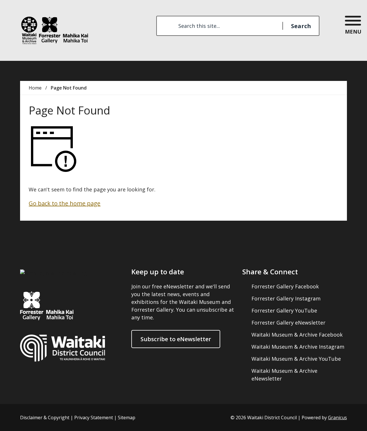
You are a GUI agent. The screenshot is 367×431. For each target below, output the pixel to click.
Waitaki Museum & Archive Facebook (297, 334)
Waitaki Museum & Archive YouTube (296, 358)
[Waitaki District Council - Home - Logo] (54, 31)
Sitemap (126, 417)
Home (35, 88)
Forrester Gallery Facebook (285, 286)
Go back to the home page (64, 203)
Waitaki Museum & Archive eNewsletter (284, 374)
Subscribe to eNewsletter (175, 339)
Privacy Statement (93, 417)
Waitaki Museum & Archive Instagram (297, 346)
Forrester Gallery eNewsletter (288, 322)
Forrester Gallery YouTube (284, 310)
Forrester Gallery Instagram (286, 298)
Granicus (337, 417)
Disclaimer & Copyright (44, 417)
